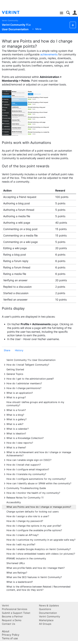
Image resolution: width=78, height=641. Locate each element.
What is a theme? (16, 447)
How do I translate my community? (26, 474)
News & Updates (49, 605)
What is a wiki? (14, 424)
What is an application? (19, 392)
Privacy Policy (10, 634)
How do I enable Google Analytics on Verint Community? (38, 549)
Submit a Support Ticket (16, 612)
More (38, 29)
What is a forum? (16, 410)
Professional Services (14, 609)
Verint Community (10, 20)
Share (7, 350)
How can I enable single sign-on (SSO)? (28, 459)
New (73, 25)
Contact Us (8, 623)
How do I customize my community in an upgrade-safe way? (40, 539)
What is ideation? (16, 433)
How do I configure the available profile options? (34, 530)
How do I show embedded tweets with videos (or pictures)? (40, 553)
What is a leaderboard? (19, 582)
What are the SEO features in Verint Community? (34, 577)
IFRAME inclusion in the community (26, 558)
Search (68, 12)
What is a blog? (15, 414)
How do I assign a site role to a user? (27, 516)
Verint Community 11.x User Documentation (30, 360)
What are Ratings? (16, 572)
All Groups (45, 623)
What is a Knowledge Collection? (25, 437)
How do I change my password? (24, 521)
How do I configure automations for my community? (36, 478)
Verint (5, 605)
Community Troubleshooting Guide (26, 488)
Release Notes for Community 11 (25, 497)
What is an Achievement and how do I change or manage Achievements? (38, 453)
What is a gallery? (16, 419)
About (5, 631)
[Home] (14, 12)
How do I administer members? (24, 383)
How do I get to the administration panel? (30, 378)
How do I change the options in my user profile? (33, 525)
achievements (49, 54)
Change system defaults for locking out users (32, 511)
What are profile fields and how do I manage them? (35, 568)
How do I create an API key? (22, 535)
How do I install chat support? (23, 464)
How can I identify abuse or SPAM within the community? (38, 483)
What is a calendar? (17, 428)
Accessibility (13, 502)
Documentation (48, 612)
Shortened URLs (15, 563)
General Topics (14, 373)
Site (61, 13)
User (74, 12)
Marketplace (46, 620)
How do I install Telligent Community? (27, 364)
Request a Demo (11, 620)
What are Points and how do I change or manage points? (38, 506)
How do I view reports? (19, 442)
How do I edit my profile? (20, 544)
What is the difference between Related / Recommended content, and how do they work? (38, 588)
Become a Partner (12, 616)
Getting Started (15, 369)
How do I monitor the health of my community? (33, 492)
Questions (45, 609)
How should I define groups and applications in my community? (35, 404)
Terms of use (10, 638)
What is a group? (16, 397)
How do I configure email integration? (27, 469)
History (19, 350)
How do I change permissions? (23, 388)
